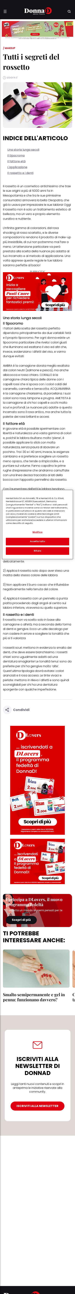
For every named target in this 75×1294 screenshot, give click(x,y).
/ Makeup (9, 48)
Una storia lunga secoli (23, 150)
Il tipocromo (16, 155)
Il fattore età (16, 161)
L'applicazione (17, 167)
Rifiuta (37, 550)
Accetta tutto (37, 541)
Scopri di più (21, 920)
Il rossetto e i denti (20, 173)
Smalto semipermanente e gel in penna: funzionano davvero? (34, 997)
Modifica (38, 532)
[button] (5, 11)
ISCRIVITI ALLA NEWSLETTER (37, 1106)
